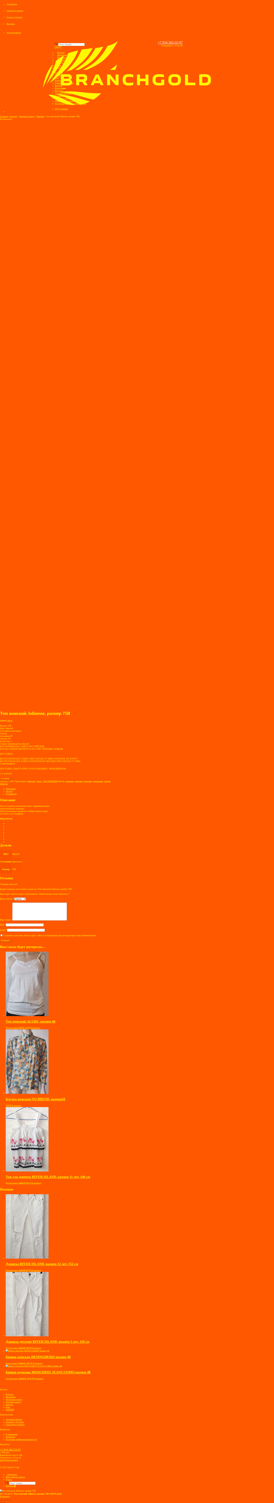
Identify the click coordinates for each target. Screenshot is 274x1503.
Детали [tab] (9, 791)
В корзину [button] (35, 1028)
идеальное (98, 781)
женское (88, 781)
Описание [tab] (11, 789)
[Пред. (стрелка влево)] (1, 1502)
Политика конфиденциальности (70, 103)
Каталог (59, 85)
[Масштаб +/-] (1, 1499)
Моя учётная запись (15, 1477)
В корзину (5, 779)
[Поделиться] (7, 1499)
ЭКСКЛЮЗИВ (50, 781)
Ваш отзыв (6, 920)
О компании (12, 4)
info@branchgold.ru (9, 1460)
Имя (3, 925)
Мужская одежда (14, 1399)
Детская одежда (26, 116)
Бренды (58, 80)
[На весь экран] (4, 1499)
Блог (57, 78)
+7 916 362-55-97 (170, 42)
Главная (59, 73)
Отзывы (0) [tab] (11, 794)
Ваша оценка (7, 899)
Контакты (11, 24)
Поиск (9, 1479)
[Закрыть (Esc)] (10, 1499)
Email (3, 930)
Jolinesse (4, 784)
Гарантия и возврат (15, 11)
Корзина (59, 91)
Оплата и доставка (14, 17)
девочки (79, 781)
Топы (39, 781)
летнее (107, 781)
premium (70, 781)
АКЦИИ (61, 68)
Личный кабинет (14, 33)
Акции (58, 75)
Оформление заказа (64, 101)
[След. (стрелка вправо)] (4, 1502)
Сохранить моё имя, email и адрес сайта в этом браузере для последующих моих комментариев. (49, 935)
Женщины (11, 1397)
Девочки (40, 116)
